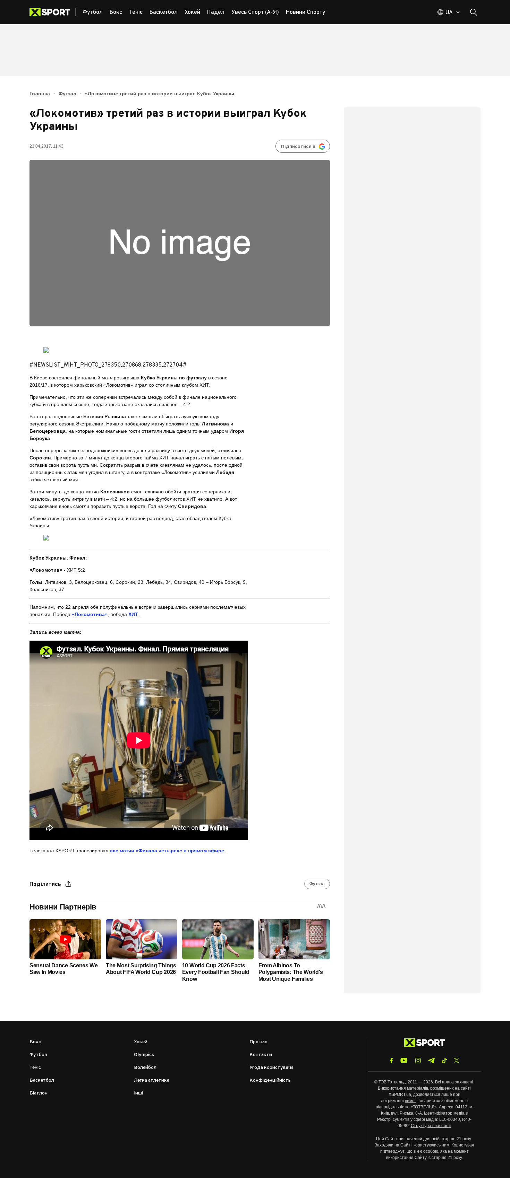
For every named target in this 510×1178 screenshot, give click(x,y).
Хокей (140, 1042)
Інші (138, 1093)
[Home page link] (52, 12)
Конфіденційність (270, 1080)
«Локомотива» (90, 614)
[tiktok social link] (444, 1060)
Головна (39, 93)
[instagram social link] (418, 1060)
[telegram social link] (431, 1060)
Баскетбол (41, 1080)
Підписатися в (298, 147)
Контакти (260, 1055)
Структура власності (431, 1125)
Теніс (35, 1068)
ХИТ (133, 614)
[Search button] (474, 12)
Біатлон (38, 1093)
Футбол (38, 1055)
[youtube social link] (404, 1060)
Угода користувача (271, 1068)
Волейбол (145, 1068)
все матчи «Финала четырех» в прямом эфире (167, 850)
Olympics (144, 1055)
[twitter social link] (456, 1060)
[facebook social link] (391, 1060)
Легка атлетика (151, 1080)
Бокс (35, 1042)
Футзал (67, 93)
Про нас (258, 1042)
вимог (410, 1100)
